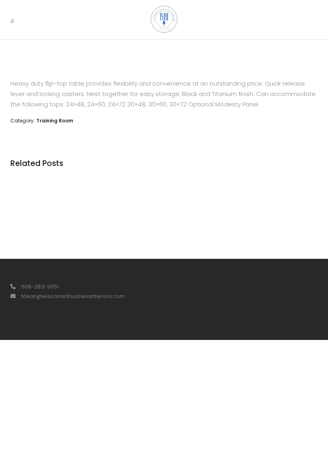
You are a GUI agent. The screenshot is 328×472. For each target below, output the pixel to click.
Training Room (54, 120)
